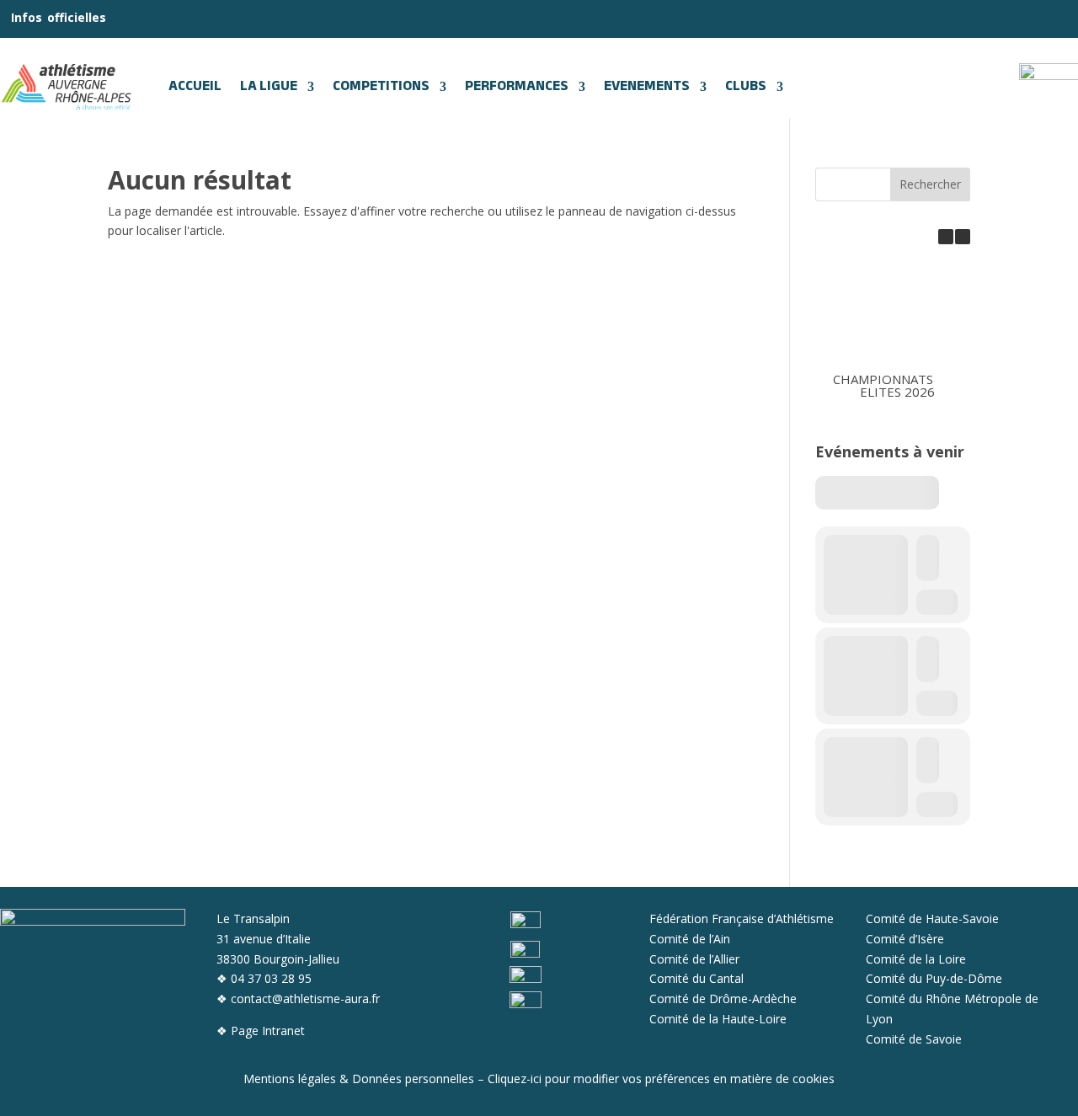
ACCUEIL (194, 87)
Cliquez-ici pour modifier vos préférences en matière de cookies (661, 1079)
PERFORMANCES (516, 87)
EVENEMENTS (647, 87)
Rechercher (930, 184)
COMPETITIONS (381, 87)
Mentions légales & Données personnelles (358, 1079)
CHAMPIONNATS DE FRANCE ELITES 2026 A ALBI (918, 384)
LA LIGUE (268, 87)
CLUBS (745, 87)
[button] (962, 236)
